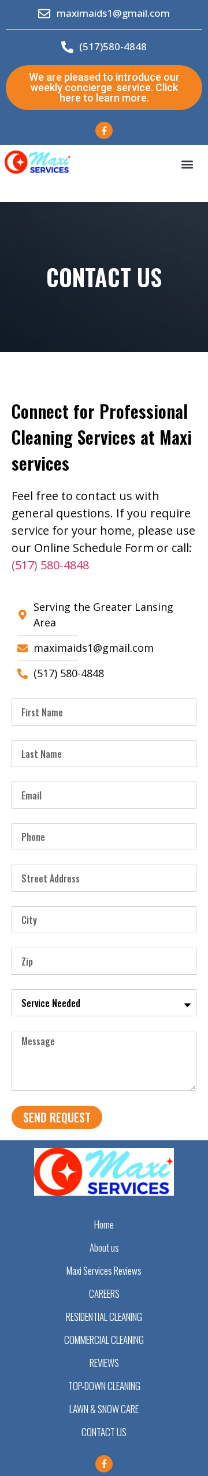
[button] (186, 164)
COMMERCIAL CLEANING (104, 1339)
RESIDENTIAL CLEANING (104, 1316)
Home (104, 1224)
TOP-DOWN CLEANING (104, 1386)
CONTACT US (104, 1432)
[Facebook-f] (104, 130)
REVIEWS (104, 1362)
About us (104, 1247)
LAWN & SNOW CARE (104, 1409)
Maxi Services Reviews (104, 1270)
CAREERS (104, 1293)
